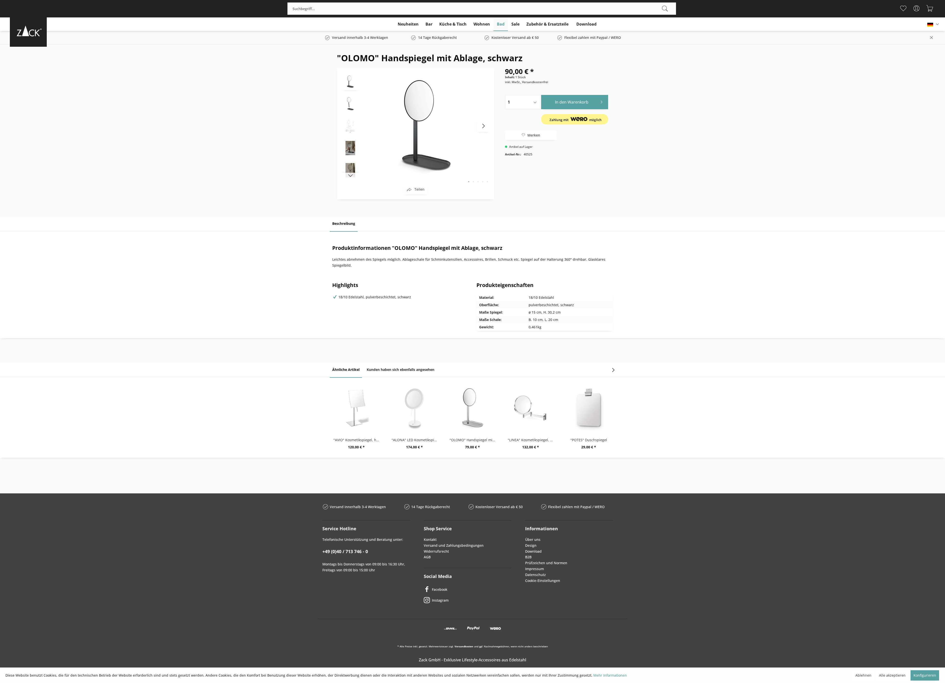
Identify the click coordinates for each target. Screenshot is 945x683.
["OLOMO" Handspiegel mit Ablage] (472, 408)
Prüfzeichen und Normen (546, 563)
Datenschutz (535, 574)
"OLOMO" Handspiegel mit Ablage (474, 440)
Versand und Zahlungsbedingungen (454, 545)
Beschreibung (343, 223)
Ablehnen (863, 675)
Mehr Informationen (610, 675)
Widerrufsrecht (436, 551)
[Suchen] (665, 8)
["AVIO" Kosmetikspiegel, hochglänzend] (356, 408)
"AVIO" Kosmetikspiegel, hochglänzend (357, 440)
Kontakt (430, 539)
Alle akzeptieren (892, 675)
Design (530, 545)
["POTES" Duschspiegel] (588, 408)
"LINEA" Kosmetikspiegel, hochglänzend (532, 440)
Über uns (532, 539)
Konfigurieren (925, 675)
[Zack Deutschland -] (28, 31)
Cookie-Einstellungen (542, 580)
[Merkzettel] (903, 8)
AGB (427, 557)
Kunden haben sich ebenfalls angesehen (400, 369)
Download (533, 551)
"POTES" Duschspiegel (588, 440)
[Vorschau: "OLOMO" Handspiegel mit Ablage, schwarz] (350, 81)
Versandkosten (464, 646)
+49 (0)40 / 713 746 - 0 (345, 551)
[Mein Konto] (916, 8)
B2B (528, 557)
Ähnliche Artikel (346, 369)
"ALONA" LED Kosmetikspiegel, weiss (416, 440)
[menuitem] (481, 8)
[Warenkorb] (929, 8)
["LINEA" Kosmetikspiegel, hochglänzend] (530, 408)
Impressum (534, 568)
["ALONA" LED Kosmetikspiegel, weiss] (414, 408)
